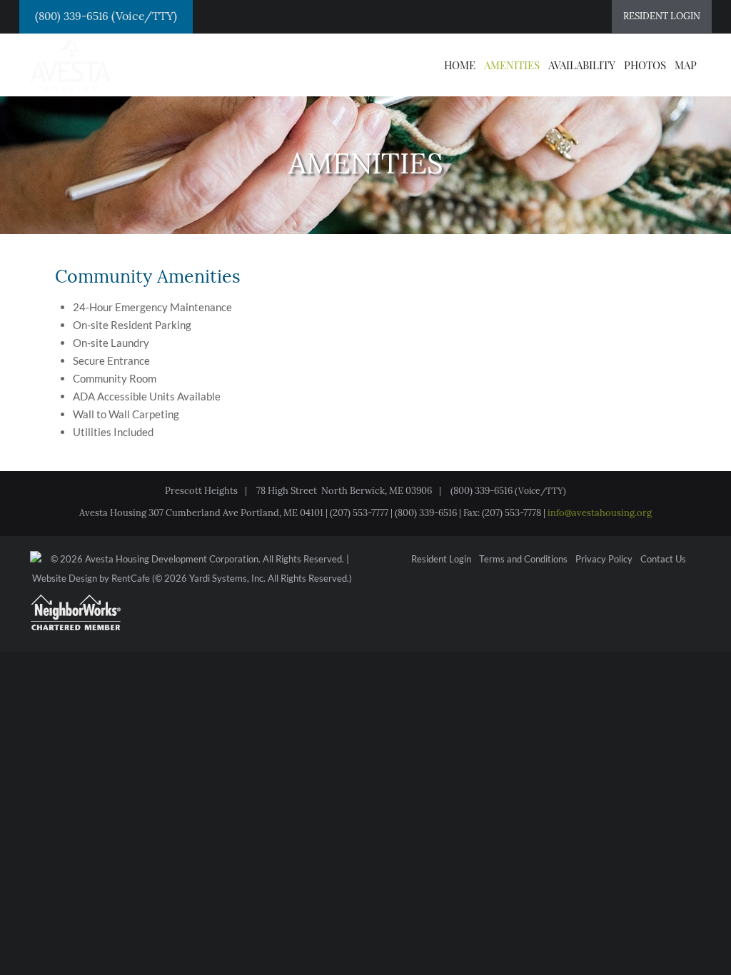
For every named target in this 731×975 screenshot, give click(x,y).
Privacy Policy (603, 560)
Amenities (512, 65)
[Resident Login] (662, 16)
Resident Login (441, 560)
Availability (581, 65)
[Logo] (70, 63)
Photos (645, 65)
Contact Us (663, 560)
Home (459, 65)
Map (686, 65)
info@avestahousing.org (600, 512)
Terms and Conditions (523, 560)
